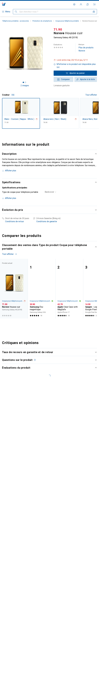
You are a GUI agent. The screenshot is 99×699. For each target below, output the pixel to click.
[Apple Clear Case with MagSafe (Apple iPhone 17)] (69, 288)
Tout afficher (91, 95)
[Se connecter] (81, 4)
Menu (7, 11)
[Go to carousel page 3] (49, 323)
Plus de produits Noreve (86, 48)
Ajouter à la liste (87, 79)
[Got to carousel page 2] (25, 82)
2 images (25, 85)
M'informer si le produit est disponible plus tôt (76, 65)
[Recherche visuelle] (94, 11)
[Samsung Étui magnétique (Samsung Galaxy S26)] (41, 288)
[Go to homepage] (4, 4)
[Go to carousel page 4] (51, 323)
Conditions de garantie (46, 221)
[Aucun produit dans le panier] (94, 4)
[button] (75, 60)
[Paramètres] (74, 4)
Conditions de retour (14, 221)
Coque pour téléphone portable (67, 21)
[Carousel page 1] (45, 323)
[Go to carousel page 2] (47, 323)
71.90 (58, 29)
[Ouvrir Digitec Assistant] (88, 4)
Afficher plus (10, 170)
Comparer (65, 79)
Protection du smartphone (42, 21)
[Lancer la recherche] (16, 12)
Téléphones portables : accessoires (15, 21)
